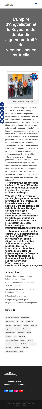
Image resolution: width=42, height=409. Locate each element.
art (18, 321)
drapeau (17, 329)
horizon (29, 332)
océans (30, 340)
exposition (21, 332)
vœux (21, 351)
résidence (9, 347)
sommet (17, 347)
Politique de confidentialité (14, 384)
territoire (25, 347)
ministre (22, 340)
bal (22, 321)
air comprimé (10, 321)
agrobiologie (25, 317)
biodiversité (29, 321)
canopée (9, 325)
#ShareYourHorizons (12, 317)
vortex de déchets (11, 351)
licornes (8, 336)
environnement (10, 332)
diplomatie (9, 329)
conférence (33, 325)
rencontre (33, 344)
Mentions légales (15, 381)
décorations (26, 329)
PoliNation (24, 344)
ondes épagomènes (12, 344)
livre (15, 336)
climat (26, 325)
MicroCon (22, 336)
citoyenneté (17, 325)
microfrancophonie (12, 340)
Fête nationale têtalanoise (15, 296)
